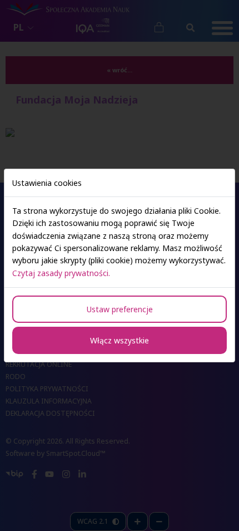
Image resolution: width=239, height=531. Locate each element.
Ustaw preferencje (120, 309)
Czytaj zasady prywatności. (61, 273)
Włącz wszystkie (119, 340)
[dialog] (119, 265)
